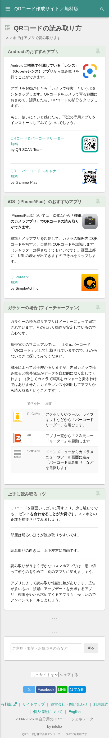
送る (91, 648)
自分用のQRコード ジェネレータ (66, 719)
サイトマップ (33, 704)
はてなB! (77, 689)
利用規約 (100, 704)
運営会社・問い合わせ (69, 704)
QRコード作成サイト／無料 (46, 8)
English (75, 712)
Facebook (46, 689)
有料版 (7, 704)
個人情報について (48, 712)
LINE (62, 689)
